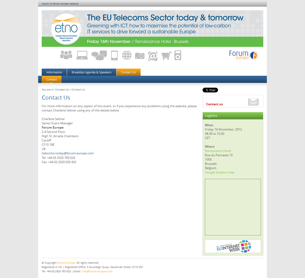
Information (54, 72)
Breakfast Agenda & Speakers (92, 72)
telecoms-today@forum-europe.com (68, 153)
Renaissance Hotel (218, 151)
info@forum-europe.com (97, 271)
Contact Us (128, 72)
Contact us (214, 104)
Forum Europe (66, 262)
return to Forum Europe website (60, 3)
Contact (51, 79)
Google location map (219, 172)
